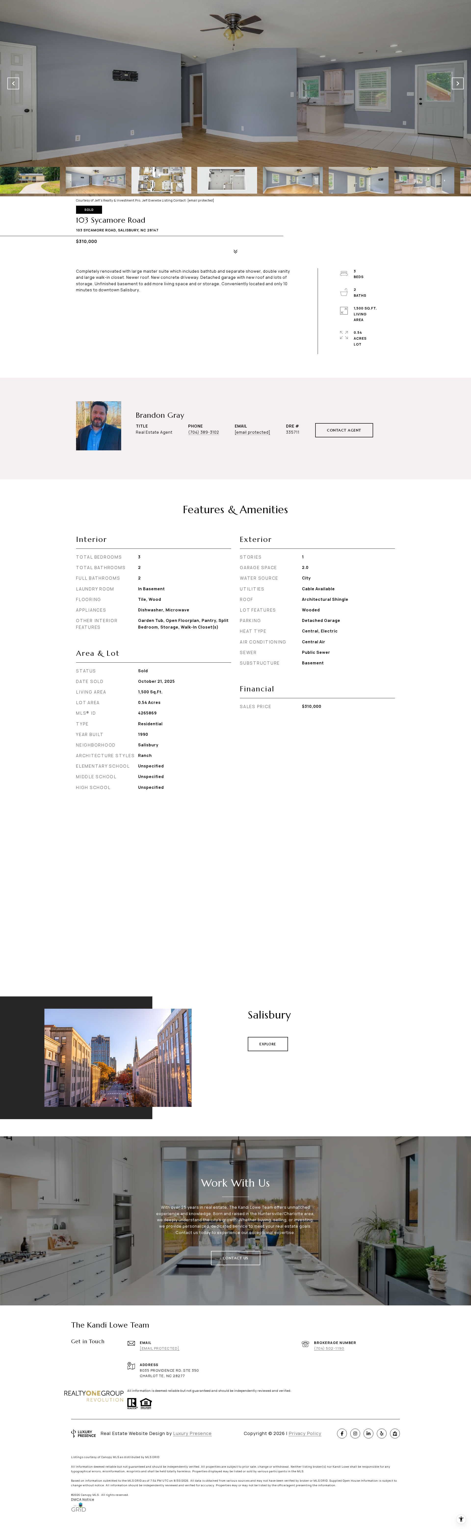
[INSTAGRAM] (355, 1433)
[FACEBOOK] (342, 1433)
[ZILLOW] (395, 1433)
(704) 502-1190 (329, 1348)
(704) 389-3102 (203, 432)
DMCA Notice (82, 1499)
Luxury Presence (192, 1433)
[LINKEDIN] (368, 1433)
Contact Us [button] (236, 1258)
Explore (268, 1044)
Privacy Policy (305, 1433)
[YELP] (382, 1433)
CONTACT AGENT (344, 430)
